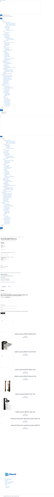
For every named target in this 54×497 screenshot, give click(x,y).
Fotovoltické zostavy (6, 206)
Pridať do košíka (4, 254)
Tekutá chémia (7, 36)
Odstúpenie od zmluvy (8, 479)
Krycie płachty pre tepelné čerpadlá (10, 67)
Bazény (3, 20)
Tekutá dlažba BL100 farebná (7, 78)
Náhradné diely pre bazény (9, 69)
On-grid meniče (7, 210)
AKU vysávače (7, 48)
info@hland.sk (7, 487)
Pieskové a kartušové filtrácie (9, 42)
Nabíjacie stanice (7, 212)
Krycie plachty (7, 55)
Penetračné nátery (6, 81)
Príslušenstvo (5, 51)
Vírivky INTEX (7, 33)
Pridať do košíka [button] (25, 337)
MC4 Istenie (6, 215)
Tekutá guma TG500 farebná (7, 76)
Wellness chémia (7, 37)
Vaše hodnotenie (3, 297)
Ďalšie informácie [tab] (4, 266)
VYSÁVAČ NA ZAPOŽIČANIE (7, 73)
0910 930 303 (7, 486)
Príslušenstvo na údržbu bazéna (9, 58)
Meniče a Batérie (5, 209)
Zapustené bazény (7, 27)
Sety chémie (6, 40)
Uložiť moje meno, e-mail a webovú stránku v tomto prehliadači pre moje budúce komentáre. (15, 311)
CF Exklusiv (8, 29)
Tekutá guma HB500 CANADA (7, 75)
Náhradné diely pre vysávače (9, 71)
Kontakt (6, 484)
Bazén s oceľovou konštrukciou (11, 25)
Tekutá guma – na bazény (10, 30)
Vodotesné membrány (6, 83)
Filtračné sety (7, 45)
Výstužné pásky (5, 82)
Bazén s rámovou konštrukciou (11, 23)
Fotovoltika (3, 84)
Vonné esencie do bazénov (10, 39)
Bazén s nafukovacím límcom (10, 24)
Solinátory (6, 64)
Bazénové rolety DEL (6, 61)
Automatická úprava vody (7, 62)
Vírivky (4, 31)
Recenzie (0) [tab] (3, 267)
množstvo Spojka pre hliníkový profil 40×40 (7, 252)
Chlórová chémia (7, 35)
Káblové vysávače (7, 50)
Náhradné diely (5, 68)
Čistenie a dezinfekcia (9, 38)
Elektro (4, 214)
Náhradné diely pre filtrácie (9, 70)
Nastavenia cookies (7, 483)
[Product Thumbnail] (2, 235)
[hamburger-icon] (1, 18)
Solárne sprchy (5, 60)
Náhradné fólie (7, 53)
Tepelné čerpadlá (5, 65)
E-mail (2, 309)
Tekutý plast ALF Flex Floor (7, 79)
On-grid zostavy (7, 89)
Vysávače (4, 46)
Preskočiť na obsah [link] (3, 0)
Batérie (6, 213)
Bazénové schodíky (8, 56)
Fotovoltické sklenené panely (9, 87)
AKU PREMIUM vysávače (8, 49)
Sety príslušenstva (7, 59)
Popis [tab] (2, 265)
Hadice (6, 57)
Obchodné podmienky (8, 478)
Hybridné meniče (7, 211)
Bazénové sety (7, 26)
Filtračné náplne (7, 43)
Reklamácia (6, 480)
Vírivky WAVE (7, 32)
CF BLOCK (7, 28)
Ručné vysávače (7, 47)
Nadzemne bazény (7, 22)
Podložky (6, 52)
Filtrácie (4, 41)
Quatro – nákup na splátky (8, 482)
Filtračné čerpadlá (7, 44)
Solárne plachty (7, 54)
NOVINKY (4, 72)
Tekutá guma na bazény (6, 77)
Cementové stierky (6, 80)
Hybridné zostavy (7, 208)
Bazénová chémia (5, 34)
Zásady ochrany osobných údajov (9, 481)
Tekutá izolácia (4, 74)
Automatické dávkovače (8, 63)
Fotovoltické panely (6, 85)
